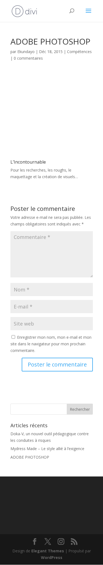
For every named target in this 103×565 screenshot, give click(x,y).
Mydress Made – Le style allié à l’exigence (47, 448)
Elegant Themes (47, 550)
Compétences (79, 51)
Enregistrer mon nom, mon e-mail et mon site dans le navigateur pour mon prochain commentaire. (50, 344)
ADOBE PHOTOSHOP (29, 457)
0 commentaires (28, 58)
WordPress (51, 557)
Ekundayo (26, 51)
